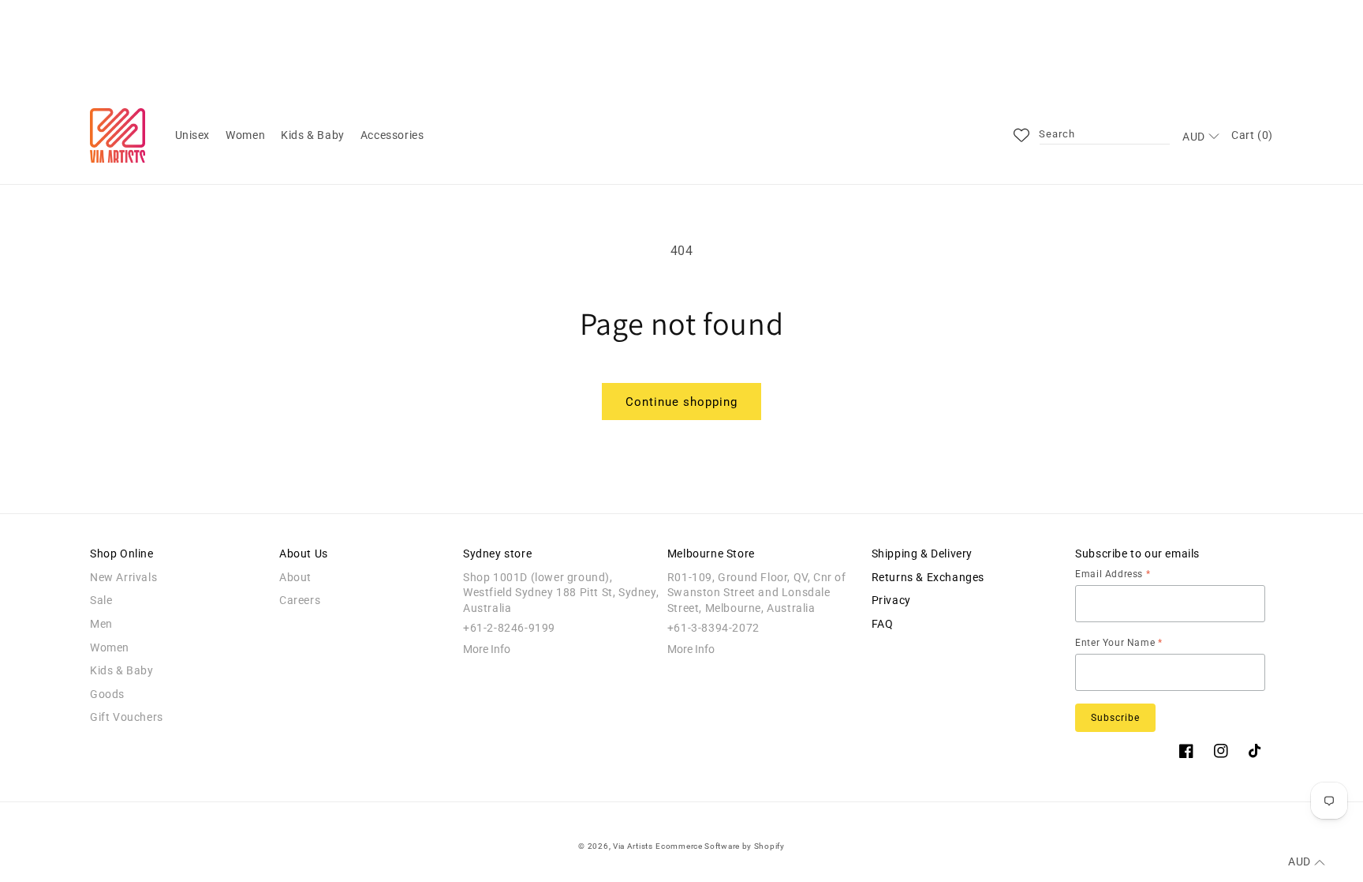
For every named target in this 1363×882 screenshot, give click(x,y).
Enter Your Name (1118, 642)
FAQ (883, 623)
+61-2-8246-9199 (509, 627)
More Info (486, 649)
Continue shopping (681, 402)
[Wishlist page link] (1021, 135)
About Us (303, 553)
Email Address (1112, 574)
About (295, 577)
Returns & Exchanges (928, 577)
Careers (299, 600)
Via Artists (633, 846)
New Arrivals (123, 577)
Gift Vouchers (126, 717)
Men (101, 623)
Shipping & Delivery (922, 553)
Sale (101, 600)
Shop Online (122, 553)
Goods (107, 694)
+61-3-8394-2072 (713, 627)
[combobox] (1105, 135)
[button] (192, 135)
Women (109, 647)
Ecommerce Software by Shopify (719, 846)
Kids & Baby (122, 670)
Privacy (891, 600)
